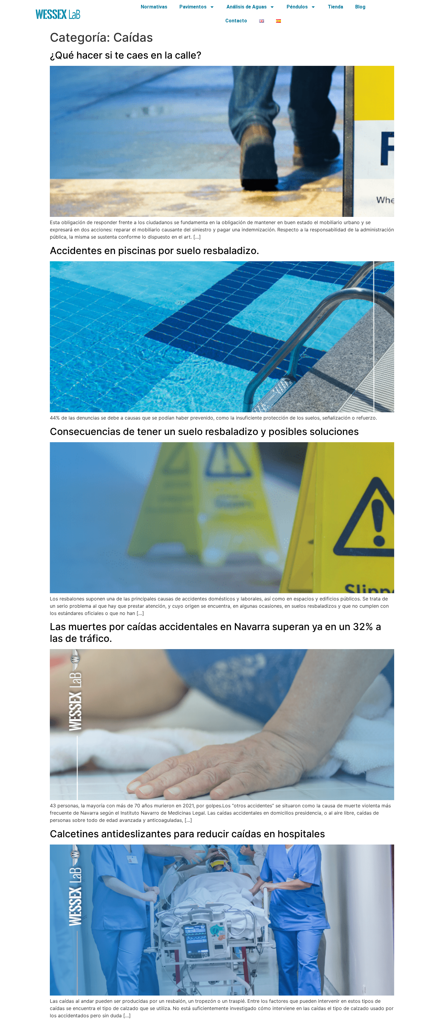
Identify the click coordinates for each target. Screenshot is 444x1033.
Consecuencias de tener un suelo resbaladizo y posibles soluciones (204, 431)
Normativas (154, 7)
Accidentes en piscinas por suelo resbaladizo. (154, 250)
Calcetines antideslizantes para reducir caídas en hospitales (187, 834)
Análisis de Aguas (247, 7)
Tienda (335, 7)
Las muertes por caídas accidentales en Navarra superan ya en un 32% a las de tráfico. (215, 632)
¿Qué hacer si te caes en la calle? (125, 55)
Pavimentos (193, 7)
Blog (360, 7)
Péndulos (297, 7)
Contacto (236, 21)
